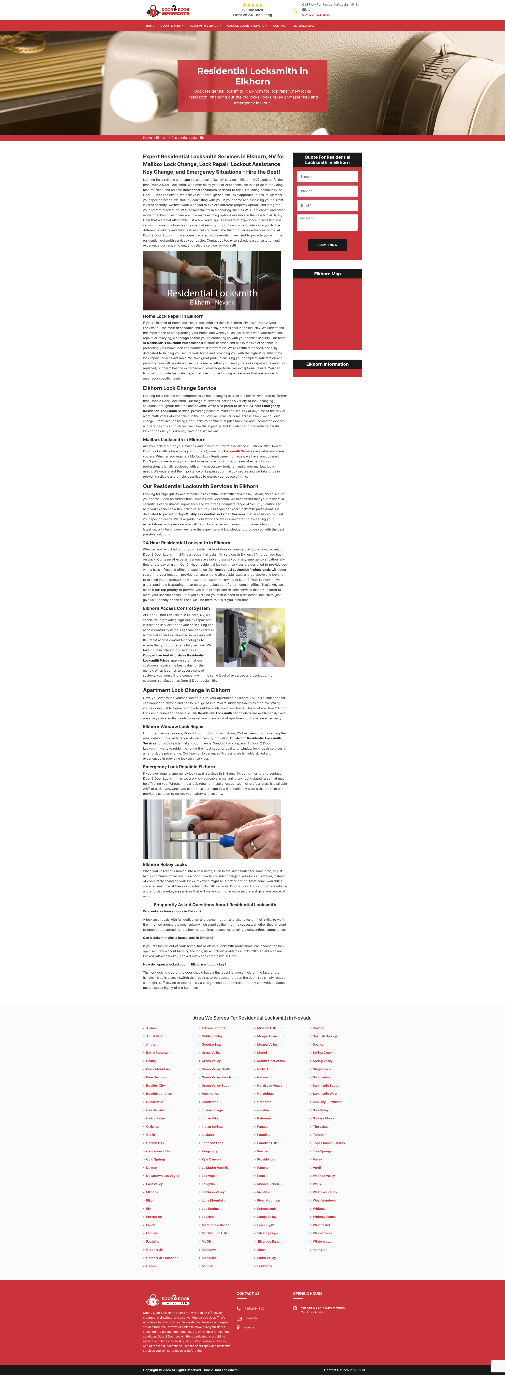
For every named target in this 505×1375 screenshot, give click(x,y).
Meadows (209, 1250)
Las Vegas (209, 1176)
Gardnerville (155, 1250)
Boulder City (155, 1085)
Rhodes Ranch (268, 1184)
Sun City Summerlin (327, 1102)
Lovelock (208, 1217)
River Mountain (268, 1200)
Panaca (262, 1126)
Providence (265, 1159)
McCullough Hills (215, 1233)
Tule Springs (322, 1151)
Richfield (263, 1192)
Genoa (151, 1266)
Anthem (152, 1044)
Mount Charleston (271, 1061)
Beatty (151, 1061)
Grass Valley (211, 1052)
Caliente (152, 1126)
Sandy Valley (267, 1217)
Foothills (152, 1241)
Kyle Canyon (211, 1159)
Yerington (320, 1250)
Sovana (318, 1028)
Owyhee (263, 1110)
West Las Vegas (325, 1192)
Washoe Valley (324, 1176)
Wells (317, 1184)
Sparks (318, 1044)
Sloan (261, 1250)
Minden (207, 1266)
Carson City (155, 1143)
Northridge (265, 1094)
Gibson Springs (213, 1028)
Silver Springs (267, 1233)
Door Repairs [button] (170, 25)
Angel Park (154, 1036)
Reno (261, 1176)
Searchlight (265, 1225)
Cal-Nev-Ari (155, 1110)
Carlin (150, 1135)
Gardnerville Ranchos (162, 1258)
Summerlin (321, 1077)
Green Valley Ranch (216, 1077)
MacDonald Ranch (215, 1225)
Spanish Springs (325, 1036)
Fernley (151, 1233)
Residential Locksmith (187, 138)
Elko (149, 1200)
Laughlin (208, 1184)
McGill (206, 1241)
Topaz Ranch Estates (329, 1143)
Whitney (319, 1209)
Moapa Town (267, 1036)
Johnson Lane (212, 1143)
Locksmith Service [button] (204, 25)
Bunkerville (154, 1102)
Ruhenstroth (266, 1209)
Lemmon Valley (213, 1192)
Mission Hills (267, 1028)
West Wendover (325, 1200)
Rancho (263, 1168)
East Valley (154, 1184)
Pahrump (264, 1118)
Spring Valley (323, 1061)
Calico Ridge (155, 1118)
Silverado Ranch (269, 1241)
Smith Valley (266, 1258)
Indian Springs (213, 1126)
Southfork (264, 1266)
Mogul (262, 1052)
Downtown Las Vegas (162, 1176)
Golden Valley (212, 1036)
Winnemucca (323, 1233)
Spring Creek (322, 1052)
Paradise (263, 1135)
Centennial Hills (158, 1151)
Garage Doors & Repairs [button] (246, 25)
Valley (317, 1159)
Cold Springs (156, 1159)
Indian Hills (210, 1118)
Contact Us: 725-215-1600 (344, 1370)
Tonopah (319, 1135)
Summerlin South (326, 1085)
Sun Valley (321, 1110)
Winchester (321, 1225)
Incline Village (212, 1110)
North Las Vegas (269, 1085)
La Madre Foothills (215, 1168)
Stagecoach (322, 1069)
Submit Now (328, 245)
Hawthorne (210, 1094)
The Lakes (320, 1126)
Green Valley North (216, 1069)
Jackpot (208, 1135)
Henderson (210, 1102)
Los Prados (210, 1209)
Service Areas (303, 25)
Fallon (150, 1225)
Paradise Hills (267, 1143)
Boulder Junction (159, 1094)
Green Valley (211, 1061)
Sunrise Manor (324, 1118)
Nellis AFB (265, 1069)
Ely (148, 1209)
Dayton (151, 1168)
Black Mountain (158, 1069)
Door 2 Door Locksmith (220, 1370)
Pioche (262, 1151)
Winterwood (322, 1241)
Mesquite (209, 1258)
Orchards (264, 1102)
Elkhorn (161, 138)
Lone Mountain (213, 1200)
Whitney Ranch (324, 1217)
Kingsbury (210, 1151)
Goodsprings (212, 1044)
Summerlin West (325, 1094)
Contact (280, 25)
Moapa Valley (267, 1044)
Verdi (317, 1168)
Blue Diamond (156, 1077)
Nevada (248, 1327)
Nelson (262, 1077)
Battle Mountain (158, 1052)
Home (150, 25)
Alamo (151, 1028)
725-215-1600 (315, 15)
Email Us (252, 1318)
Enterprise (154, 1217)
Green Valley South (216, 1085)
